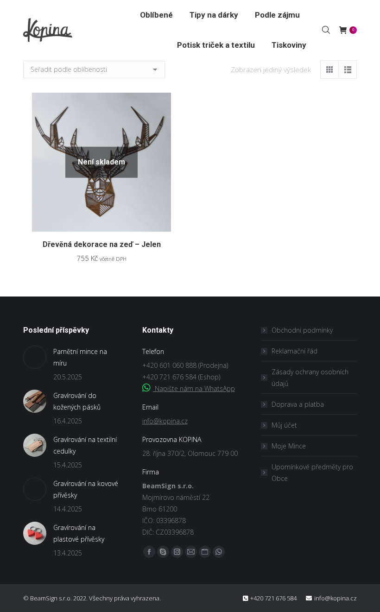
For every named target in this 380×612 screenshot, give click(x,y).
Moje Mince (289, 446)
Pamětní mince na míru (80, 357)
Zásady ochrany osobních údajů (310, 377)
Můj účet (284, 425)
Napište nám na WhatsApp (194, 388)
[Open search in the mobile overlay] (326, 29)
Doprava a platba (298, 404)
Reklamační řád (294, 351)
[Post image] (34, 357)
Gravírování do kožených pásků (77, 401)
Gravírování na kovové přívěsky (85, 489)
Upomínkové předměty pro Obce (312, 472)
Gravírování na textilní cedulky (85, 445)
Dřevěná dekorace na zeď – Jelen (102, 244)
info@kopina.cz (165, 420)
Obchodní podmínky (302, 330)
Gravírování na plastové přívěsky (78, 533)
